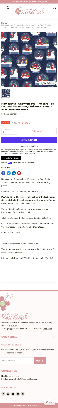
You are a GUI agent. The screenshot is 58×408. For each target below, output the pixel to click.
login (10, 162)
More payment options (29, 146)
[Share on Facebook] (3, 173)
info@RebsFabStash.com (27, 379)
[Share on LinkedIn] (14, 173)
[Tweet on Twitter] (9, 173)
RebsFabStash (10, 114)
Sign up (39, 360)
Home (4, 23)
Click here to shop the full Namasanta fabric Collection (26, 218)
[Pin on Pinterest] (19, 173)
